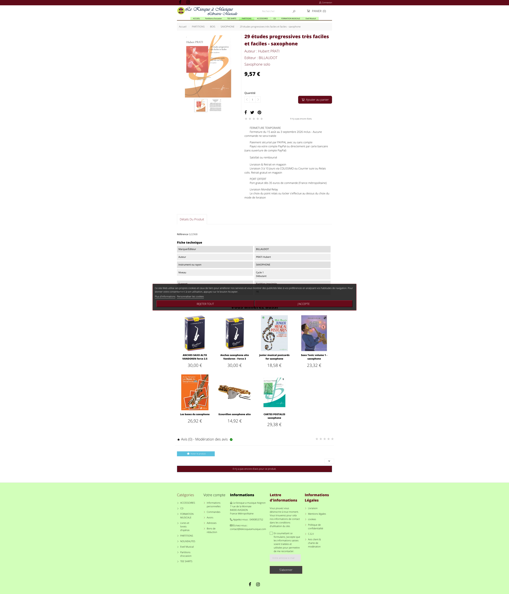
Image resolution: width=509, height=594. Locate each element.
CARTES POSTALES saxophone (274, 416)
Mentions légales (317, 513)
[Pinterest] (259, 112)
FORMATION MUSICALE (187, 515)
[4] (257, 118)
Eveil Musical (187, 546)
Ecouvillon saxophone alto (235, 414)
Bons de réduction (212, 530)
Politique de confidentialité (315, 526)
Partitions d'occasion (186, 554)
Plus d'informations (165, 296)
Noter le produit (196, 453)
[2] (249, 118)
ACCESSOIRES (187, 502)
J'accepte (304, 304)
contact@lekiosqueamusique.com (248, 529)
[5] (261, 118)
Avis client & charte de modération (314, 543)
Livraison (313, 508)
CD (181, 508)
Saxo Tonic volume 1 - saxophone (314, 357)
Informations (242, 494)
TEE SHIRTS (186, 561)
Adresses (211, 523)
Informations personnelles (214, 504)
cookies (312, 519)
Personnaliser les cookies (190, 296)
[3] (253, 118)
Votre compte (214, 494)
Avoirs (210, 517)
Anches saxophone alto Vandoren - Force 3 (234, 357)
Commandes (213, 512)
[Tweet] (252, 112)
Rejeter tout (205, 304)
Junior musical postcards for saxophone (274, 357)
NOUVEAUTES (187, 541)
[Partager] (245, 112)
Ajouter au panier (315, 100)
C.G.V (311, 533)
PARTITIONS (186, 535)
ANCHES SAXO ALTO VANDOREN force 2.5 (194, 357)
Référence (182, 234)
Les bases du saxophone (195, 414)
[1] (246, 118)
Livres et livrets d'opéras (185, 526)
